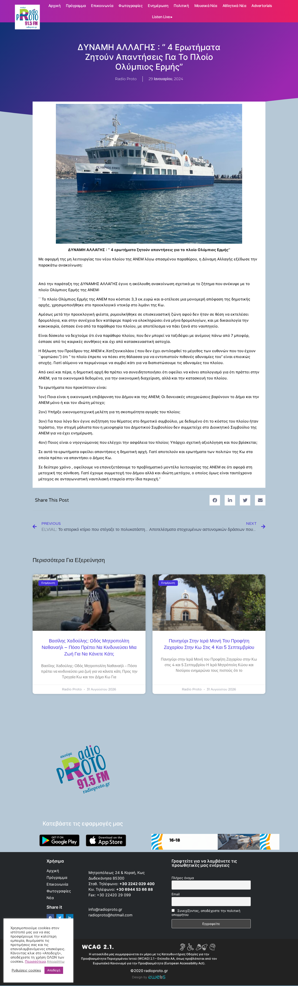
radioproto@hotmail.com (111, 915)
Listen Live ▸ (162, 16)
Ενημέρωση (158, 5)
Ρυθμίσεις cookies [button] (26, 970)
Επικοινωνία (102, 5)
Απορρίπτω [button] (55, 961)
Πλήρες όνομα (183, 878)
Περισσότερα (35, 961)
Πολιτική (181, 5)
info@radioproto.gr (105, 909)
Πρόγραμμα (76, 5)
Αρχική (54, 5)
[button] (215, 500)
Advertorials (261, 5)
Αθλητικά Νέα (234, 5)
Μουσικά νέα (205, 5)
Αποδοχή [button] (53, 970)
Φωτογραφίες (130, 5)
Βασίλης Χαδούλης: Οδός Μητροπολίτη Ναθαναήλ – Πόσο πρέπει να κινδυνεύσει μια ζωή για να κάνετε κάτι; (89, 647)
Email (175, 894)
